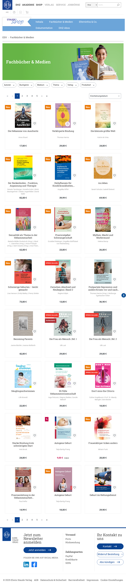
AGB (36, 580)
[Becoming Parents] (23, 323)
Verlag (71, 85)
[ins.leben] (103, 167)
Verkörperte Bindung (63, 131)
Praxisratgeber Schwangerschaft (63, 236)
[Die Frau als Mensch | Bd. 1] (63, 323)
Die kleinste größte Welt (103, 131)
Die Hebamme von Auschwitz (23, 131)
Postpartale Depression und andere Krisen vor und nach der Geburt (103, 288)
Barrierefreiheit (76, 580)
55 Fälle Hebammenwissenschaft (63, 392)
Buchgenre (24, 85)
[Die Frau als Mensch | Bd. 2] (103, 323)
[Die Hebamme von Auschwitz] (23, 115)
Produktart (86, 85)
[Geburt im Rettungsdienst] (103, 479)
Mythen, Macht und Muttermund (103, 236)
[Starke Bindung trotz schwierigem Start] (23, 427)
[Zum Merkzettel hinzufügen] (34, 123)
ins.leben (103, 183)
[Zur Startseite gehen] (7, 5)
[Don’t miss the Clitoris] (103, 375)
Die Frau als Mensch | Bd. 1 (63, 339)
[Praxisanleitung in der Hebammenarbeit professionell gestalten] (23, 479)
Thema (56, 85)
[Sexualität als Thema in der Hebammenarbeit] (23, 219)
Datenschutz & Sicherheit (53, 580)
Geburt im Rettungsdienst (103, 495)
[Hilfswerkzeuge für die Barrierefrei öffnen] (123, 295)
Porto (68, 538)
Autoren (7, 85)
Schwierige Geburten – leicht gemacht (23, 288)
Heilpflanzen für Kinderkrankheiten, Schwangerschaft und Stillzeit (63, 184)
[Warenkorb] (27, 12)
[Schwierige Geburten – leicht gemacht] (23, 271)
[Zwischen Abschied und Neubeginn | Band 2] (63, 271)
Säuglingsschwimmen (23, 391)
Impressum (93, 580)
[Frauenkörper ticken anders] (103, 427)
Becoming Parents (23, 339)
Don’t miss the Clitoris (103, 391)
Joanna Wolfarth (29, 345)
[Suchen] (118, 4)
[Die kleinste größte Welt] (103, 115)
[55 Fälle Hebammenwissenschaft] (63, 375)
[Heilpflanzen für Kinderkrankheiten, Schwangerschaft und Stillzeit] (63, 167)
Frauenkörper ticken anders (103, 443)
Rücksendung (72, 542)
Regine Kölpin (63, 293)
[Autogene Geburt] (63, 427)
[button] (18, 5)
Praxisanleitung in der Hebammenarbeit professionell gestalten (23, 496)
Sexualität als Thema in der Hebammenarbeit (23, 236)
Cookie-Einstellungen (112, 580)
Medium (41, 85)
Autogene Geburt (62, 443)
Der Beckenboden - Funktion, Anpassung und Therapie (23, 184)
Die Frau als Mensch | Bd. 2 (103, 339)
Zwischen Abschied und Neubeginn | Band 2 (63, 288)
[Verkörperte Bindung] (63, 115)
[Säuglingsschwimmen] (23, 375)
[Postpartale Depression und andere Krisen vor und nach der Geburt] (103, 271)
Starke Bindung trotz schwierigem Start (23, 444)
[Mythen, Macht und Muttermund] (103, 219)
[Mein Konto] (14, 12)
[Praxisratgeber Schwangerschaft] (63, 219)
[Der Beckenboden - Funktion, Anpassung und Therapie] (23, 167)
